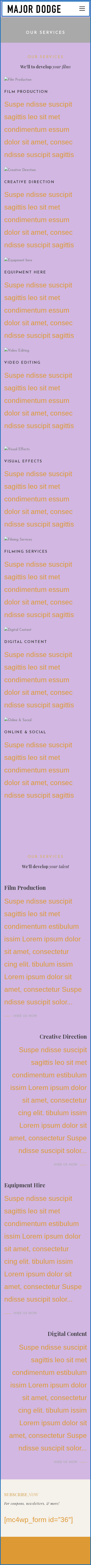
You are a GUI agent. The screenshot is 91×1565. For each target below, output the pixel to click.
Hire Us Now (25, 1016)
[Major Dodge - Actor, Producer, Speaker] (38, 8)
